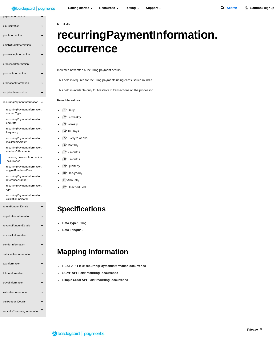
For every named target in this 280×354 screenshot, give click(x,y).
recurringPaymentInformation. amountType (24, 111)
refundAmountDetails (15, 206)
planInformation (12, 35)
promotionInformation (16, 82)
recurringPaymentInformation (20, 101)
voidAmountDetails (14, 301)
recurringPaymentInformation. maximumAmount (24, 140)
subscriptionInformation (17, 254)
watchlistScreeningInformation (21, 311)
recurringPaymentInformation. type (24, 187)
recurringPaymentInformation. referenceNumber (24, 178)
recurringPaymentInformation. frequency (24, 130)
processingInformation (16, 54)
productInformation (14, 73)
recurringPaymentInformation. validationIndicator (24, 197)
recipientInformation (15, 92)
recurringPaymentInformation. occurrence (25, 159)
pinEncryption (11, 25)
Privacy (252, 329)
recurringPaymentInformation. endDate (24, 120)
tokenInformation (13, 273)
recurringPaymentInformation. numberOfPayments (24, 149)
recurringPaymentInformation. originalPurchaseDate (24, 168)
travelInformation (13, 282)
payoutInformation (14, 16)
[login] (246, 8)
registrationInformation (16, 215)
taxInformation (11, 263)
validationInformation (15, 292)
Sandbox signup (262, 8)
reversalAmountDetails (16, 225)
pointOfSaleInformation (17, 44)
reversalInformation (14, 235)
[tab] (80, 8)
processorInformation (16, 63)
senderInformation (14, 244)
